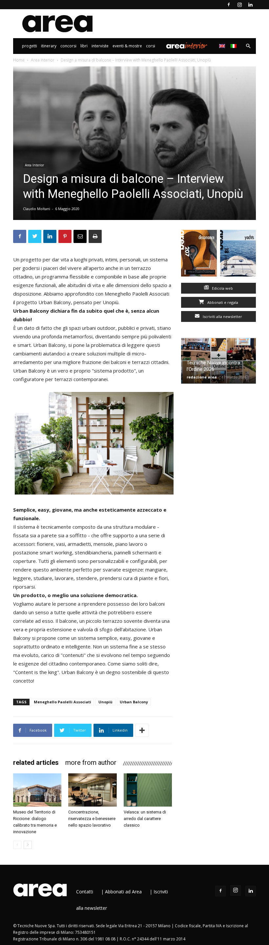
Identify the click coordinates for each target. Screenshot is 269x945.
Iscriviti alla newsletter (222, 316)
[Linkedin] (250, 4)
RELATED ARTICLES (36, 762)
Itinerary (48, 46)
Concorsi (68, 46)
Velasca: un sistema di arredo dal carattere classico (145, 819)
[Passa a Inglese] (223, 46)
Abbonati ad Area (123, 891)
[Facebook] (229, 4)
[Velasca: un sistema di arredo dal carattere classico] (148, 790)
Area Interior (187, 46)
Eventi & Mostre (127, 46)
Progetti (29, 46)
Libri (84, 46)
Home (19, 60)
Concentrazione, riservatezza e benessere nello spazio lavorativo (91, 819)
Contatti (84, 891)
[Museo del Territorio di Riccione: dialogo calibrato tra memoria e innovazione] (37, 790)
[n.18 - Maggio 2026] (238, 254)
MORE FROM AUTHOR (90, 762)
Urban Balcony (134, 701)
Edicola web (222, 288)
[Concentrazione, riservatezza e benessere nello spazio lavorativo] (92, 790)
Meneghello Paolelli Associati (62, 701)
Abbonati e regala (222, 302)
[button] (248, 46)
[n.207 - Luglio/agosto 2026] (199, 254)
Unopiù (105, 701)
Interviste (100, 46)
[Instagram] (239, 4)
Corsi (150, 46)
